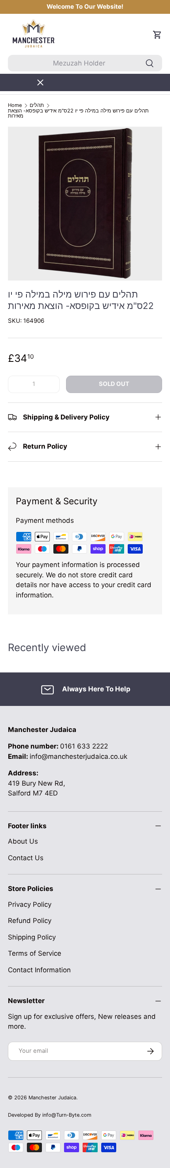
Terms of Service (34, 953)
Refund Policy (29, 921)
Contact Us (25, 858)
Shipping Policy (32, 937)
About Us (23, 841)
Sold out (114, 383)
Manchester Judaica (52, 1098)
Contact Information (39, 970)
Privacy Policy (29, 904)
